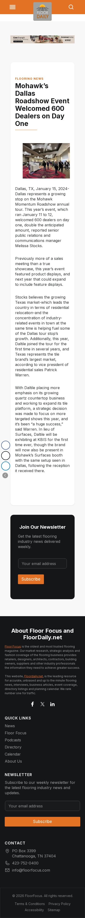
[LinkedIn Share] (5, 465)
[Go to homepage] (42, 11)
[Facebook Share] (5, 445)
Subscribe (30, 579)
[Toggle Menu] (12, 7)
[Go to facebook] (33, 703)
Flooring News (29, 78)
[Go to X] (42, 703)
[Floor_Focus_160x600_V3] (42, 39)
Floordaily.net (33, 676)
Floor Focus (13, 646)
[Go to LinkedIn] (52, 703)
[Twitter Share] (5, 455)
